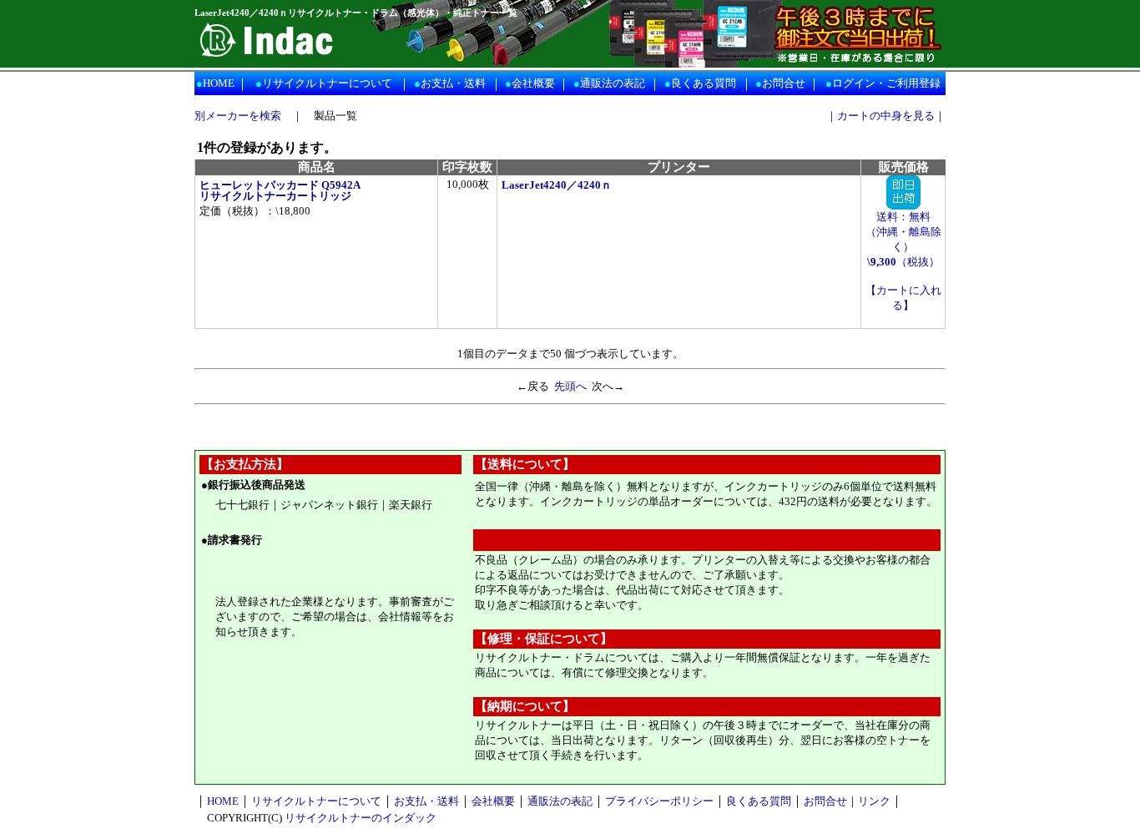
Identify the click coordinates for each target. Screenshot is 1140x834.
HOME (219, 83)
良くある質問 (703, 83)
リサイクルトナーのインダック (360, 817)
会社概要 (533, 83)
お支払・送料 (453, 83)
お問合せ (783, 83)
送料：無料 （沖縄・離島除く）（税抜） (903, 239)
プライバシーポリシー (659, 801)
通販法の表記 (612, 83)
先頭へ (570, 386)
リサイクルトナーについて (327, 83)
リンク (874, 801)
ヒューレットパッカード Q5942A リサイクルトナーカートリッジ (280, 190)
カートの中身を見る (886, 115)
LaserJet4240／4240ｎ (557, 185)
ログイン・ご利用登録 (886, 83)
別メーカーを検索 (237, 115)
